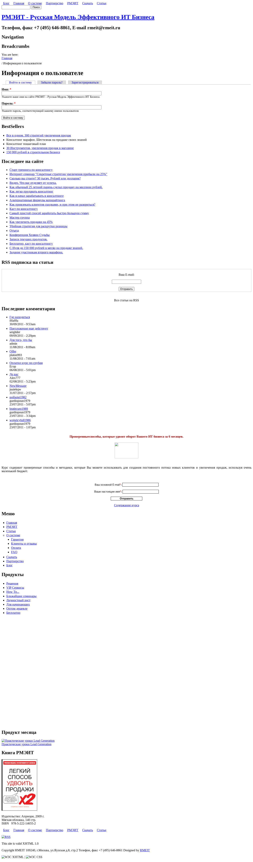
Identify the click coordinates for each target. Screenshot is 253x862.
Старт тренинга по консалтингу (31, 169)
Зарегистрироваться (85, 82)
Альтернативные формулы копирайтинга (37, 200)
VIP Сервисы (15, 587)
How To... (12, 591)
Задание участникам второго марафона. (36, 252)
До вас (13, 374)
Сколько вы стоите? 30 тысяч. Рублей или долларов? (45, 178)
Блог (6, 3)
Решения (12, 583)
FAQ (14, 552)
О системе (35, 3)
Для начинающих (18, 604)
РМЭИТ (72, 3)
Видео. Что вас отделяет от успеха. (33, 182)
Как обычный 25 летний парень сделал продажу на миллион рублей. (56, 187)
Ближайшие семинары (21, 596)
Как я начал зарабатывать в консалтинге (36, 195)
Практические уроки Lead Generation (26, 744)
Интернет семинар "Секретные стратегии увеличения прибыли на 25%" (58, 174)
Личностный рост (18, 600)
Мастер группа (19, 217)
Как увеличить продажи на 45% (31, 222)
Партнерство (54, 3)
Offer (12, 351)
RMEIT (145, 850)
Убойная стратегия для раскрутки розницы (38, 226)
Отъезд (14, 230)
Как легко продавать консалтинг (31, 191)
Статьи (101, 3)
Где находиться (19, 317)
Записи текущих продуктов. (28, 239)
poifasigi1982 (17, 397)
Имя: (6, 89)
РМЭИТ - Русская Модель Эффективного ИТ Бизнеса (78, 17)
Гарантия (17, 539)
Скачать (87, 3)
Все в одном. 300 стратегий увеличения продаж (38, 135)
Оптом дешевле (16, 608)
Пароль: (9, 103)
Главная (18, 3)
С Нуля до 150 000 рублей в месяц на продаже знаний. (46, 248)
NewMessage (17, 385)
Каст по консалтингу (23, 209)
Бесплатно (13, 612)
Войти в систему (20, 82)
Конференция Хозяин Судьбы (29, 235)
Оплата (16, 547)
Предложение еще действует (28, 328)
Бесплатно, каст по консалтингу (31, 243)
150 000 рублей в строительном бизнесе (33, 152)
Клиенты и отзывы (24, 543)
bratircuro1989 (18, 408)
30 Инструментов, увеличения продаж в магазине (40, 148)
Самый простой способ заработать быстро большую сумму (49, 213)
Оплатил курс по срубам (26, 363)
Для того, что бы (20, 340)
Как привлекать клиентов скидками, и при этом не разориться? (52, 204)
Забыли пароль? (51, 82)
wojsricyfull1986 (20, 420)
